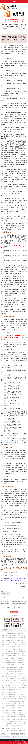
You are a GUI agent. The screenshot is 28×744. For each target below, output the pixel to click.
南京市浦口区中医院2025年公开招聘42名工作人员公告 (14, 658)
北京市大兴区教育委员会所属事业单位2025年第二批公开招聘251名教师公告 (14, 662)
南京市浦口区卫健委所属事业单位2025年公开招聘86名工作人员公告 (14, 665)
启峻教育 (15, 1)
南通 (8, 593)
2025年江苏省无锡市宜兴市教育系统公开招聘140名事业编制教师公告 (14, 694)
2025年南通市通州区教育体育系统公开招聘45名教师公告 (14, 637)
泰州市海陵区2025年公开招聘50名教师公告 (12, 649)
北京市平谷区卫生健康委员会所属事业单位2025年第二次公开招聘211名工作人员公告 (14, 669)
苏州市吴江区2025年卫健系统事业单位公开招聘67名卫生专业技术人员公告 (14, 687)
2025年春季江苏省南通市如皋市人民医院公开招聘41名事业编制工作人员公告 (14, 689)
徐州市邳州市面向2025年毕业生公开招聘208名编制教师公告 (14, 642)
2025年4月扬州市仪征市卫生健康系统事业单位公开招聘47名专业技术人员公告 (14, 725)
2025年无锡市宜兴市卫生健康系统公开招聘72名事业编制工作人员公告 (14, 716)
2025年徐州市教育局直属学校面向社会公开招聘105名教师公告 (14, 683)
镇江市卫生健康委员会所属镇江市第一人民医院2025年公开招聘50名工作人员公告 (14, 656)
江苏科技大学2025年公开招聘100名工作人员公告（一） (14, 710)
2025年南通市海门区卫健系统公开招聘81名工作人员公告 (14, 674)
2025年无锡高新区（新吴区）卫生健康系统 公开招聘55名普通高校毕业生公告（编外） (14, 696)
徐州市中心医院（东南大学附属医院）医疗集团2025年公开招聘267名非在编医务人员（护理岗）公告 (14, 680)
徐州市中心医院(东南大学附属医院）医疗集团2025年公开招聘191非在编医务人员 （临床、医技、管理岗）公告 (14, 653)
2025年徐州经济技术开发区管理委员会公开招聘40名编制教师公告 (14, 678)
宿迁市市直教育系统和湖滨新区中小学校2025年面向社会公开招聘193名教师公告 (14, 692)
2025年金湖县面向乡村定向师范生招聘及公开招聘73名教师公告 (14, 640)
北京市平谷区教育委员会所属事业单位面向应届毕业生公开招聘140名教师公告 (14, 660)
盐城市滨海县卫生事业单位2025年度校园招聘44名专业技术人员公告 (14, 667)
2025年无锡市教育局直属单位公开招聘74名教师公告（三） (14, 730)
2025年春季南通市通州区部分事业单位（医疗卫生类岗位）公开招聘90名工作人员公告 (14, 651)
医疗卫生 (4, 593)
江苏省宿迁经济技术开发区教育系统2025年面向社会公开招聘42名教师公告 (14, 676)
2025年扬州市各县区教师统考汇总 (10, 728)
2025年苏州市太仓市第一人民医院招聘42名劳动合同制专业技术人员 (14, 671)
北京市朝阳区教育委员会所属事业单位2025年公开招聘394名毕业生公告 (14, 705)
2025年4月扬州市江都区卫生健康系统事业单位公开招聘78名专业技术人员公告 (14, 712)
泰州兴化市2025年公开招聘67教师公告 (11, 646)
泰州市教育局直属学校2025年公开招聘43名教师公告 (14, 644)
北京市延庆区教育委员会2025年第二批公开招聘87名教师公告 (14, 698)
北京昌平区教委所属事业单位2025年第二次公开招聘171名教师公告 (14, 633)
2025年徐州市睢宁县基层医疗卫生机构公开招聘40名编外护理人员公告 (14, 701)
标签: (2, 591)
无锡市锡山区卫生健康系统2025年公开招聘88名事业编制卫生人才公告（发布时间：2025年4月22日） (14, 635)
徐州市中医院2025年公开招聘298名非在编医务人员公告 (14, 719)
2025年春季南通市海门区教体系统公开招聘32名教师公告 (14, 723)
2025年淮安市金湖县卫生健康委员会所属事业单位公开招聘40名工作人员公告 (14, 714)
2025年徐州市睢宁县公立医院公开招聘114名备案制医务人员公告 (14, 721)
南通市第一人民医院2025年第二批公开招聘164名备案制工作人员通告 (14, 685)
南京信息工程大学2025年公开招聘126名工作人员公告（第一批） (14, 707)
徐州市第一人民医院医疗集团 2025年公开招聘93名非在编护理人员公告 (14, 703)
